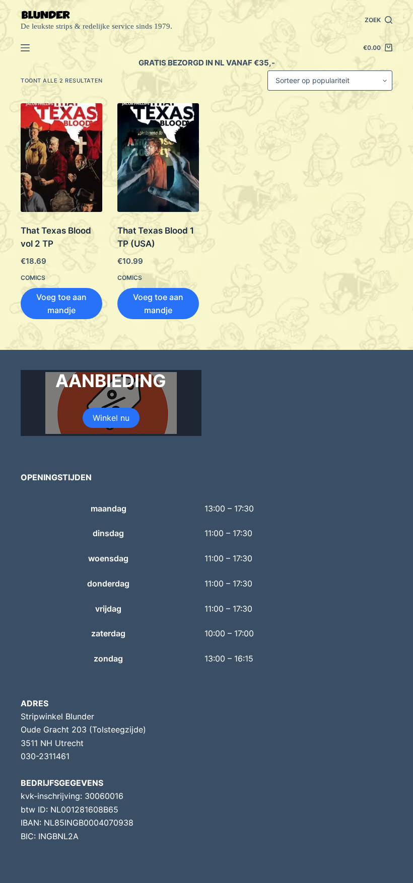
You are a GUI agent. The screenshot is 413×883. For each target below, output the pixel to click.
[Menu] (25, 47)
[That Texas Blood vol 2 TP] (61, 157)
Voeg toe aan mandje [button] (61, 303)
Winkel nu (111, 418)
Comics (33, 277)
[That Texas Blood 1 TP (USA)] (158, 157)
